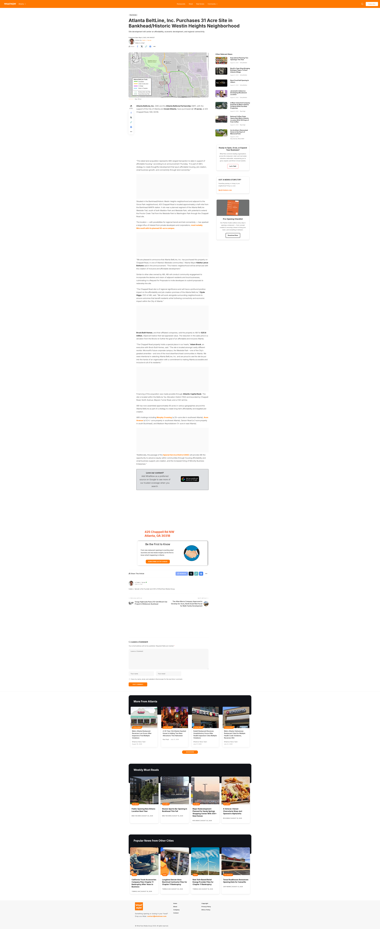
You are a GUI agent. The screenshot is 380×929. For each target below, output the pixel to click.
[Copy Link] (146, 46)
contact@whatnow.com (156, 916)
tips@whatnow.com (225, 190)
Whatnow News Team (138, 742)
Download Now (233, 235)
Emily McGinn (243, 62)
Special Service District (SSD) (176, 455)
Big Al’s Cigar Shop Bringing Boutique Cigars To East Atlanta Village (240, 70)
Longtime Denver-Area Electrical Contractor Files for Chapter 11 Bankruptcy (174, 882)
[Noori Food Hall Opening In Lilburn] (221, 83)
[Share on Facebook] (137, 46)
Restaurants (181, 4)
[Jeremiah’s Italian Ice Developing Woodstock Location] (221, 93)
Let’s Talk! (232, 166)
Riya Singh (242, 111)
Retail (191, 4)
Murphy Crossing (164, 417)
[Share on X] (142, 46)
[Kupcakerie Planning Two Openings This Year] (221, 60)
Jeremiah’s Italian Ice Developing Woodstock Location (238, 92)
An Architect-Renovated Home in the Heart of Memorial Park (239, 132)
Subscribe (371, 4)
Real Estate (200, 4)
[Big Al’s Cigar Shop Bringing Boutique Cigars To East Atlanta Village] (221, 71)
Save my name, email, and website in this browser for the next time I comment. (157, 679)
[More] (154, 46)
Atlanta (135, 804)
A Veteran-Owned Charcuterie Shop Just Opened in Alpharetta (232, 811)
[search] (362, 4)
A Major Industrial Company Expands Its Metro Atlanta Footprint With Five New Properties (240, 105)
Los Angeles (228, 875)
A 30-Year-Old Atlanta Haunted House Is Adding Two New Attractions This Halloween (174, 733)
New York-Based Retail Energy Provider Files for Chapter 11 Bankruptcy (203, 882)
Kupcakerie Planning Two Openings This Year (239, 58)
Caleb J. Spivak (146, 40)
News (134, 875)
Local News (137, 727)
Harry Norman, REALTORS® (237, 138)
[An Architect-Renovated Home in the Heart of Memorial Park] (221, 132)
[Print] (150, 46)
